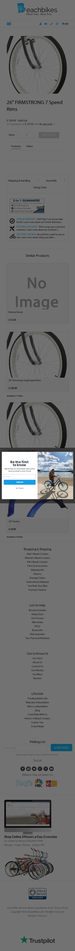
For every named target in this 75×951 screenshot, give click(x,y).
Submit (19, 482)
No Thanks (20, 488)
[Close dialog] (70, 454)
